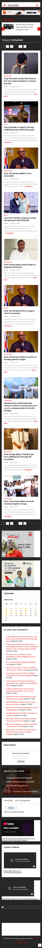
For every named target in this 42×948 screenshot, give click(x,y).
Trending (8, 20)
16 (35, 611)
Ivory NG (13, 5)
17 (6, 613)
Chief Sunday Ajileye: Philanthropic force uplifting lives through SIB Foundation (19, 456)
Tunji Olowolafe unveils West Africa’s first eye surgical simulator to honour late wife (20, 81)
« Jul (5, 620)
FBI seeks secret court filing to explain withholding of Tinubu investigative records (25, 27)
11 (11, 611)
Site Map (16, 943)
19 (20, 46)
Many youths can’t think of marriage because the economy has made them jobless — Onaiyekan (21, 732)
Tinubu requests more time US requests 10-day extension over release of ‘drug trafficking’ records (21, 683)
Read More (8, 142)
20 (21, 613)
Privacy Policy (24, 943)
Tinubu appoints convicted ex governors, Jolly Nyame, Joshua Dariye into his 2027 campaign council (21, 639)
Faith (6, 124)
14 (26, 611)
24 (6, 615)
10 (6, 611)
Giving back (8, 76)
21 (26, 613)
